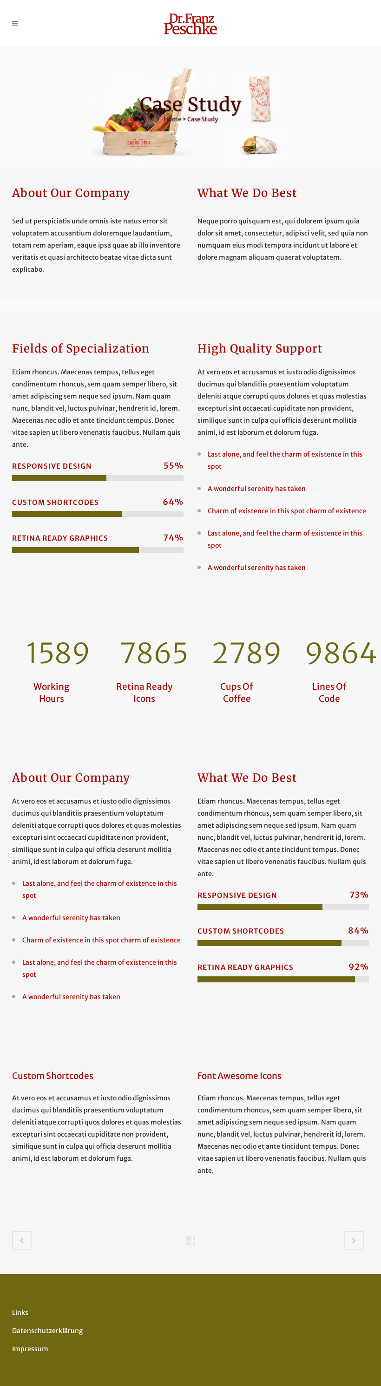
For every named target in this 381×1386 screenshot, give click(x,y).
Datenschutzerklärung (47, 1331)
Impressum (30, 1349)
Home (172, 119)
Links (20, 1312)
